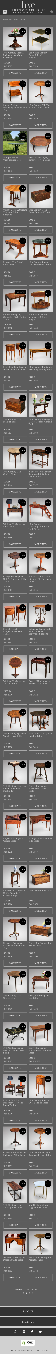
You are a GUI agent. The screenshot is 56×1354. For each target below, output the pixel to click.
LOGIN (28, 1311)
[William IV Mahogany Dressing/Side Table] (15, 1243)
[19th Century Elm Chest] (41, 876)
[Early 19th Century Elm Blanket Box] (41, 929)
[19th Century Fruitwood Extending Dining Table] (41, 353)
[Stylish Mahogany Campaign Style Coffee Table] (15, 300)
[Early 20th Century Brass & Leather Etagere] (41, 39)
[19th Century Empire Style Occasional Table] (41, 248)
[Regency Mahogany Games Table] (15, 824)
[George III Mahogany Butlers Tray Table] (41, 667)
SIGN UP (28, 1321)
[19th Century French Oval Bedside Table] (41, 1086)
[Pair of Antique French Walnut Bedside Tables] (15, 353)
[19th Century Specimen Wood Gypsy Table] (15, 719)
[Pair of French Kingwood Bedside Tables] (15, 615)
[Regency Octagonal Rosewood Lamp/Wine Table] (15, 929)
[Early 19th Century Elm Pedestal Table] (41, 1243)
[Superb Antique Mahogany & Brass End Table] (15, 91)
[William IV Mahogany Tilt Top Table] (15, 667)
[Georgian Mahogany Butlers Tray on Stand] (41, 143)
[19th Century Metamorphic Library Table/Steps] (41, 510)
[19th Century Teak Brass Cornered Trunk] (41, 196)
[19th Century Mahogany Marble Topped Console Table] (41, 405)
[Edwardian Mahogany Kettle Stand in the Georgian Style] (15, 876)
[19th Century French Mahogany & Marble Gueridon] (15, 39)
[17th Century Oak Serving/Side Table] (15, 1191)
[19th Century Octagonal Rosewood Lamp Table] (41, 1138)
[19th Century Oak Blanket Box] (15, 405)
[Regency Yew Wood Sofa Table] (15, 248)
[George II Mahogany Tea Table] (41, 981)
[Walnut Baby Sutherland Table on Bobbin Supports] (15, 196)
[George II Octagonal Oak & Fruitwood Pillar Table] (15, 562)
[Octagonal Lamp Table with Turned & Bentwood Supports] (41, 615)
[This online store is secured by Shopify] (28, 1345)
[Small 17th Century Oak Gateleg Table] (41, 719)
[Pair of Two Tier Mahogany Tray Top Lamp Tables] (15, 1086)
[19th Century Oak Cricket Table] (15, 457)
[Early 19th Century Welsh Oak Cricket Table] (41, 772)
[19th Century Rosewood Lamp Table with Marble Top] (15, 772)
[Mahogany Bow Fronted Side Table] (41, 824)
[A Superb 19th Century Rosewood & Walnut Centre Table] (41, 457)
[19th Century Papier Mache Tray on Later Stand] (15, 1034)
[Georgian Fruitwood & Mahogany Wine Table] (15, 1138)
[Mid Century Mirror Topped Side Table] (41, 1191)
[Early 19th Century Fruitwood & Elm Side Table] (41, 1034)
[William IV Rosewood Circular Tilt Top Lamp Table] (41, 562)
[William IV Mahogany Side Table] (15, 510)
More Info (15, 73)
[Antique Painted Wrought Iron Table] (15, 143)
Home (5, 19)
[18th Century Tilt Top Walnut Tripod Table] (41, 91)
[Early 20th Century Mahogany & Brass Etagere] (41, 300)
